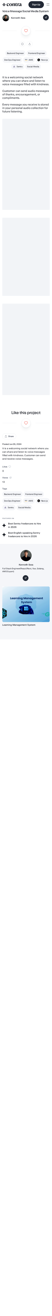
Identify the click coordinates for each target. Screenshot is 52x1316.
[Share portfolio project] (29, 44)
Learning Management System (18, 625)
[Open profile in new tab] (5, 17)
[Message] (46, 17)
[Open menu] (48, 5)
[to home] (12, 4)
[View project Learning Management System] (26, 604)
